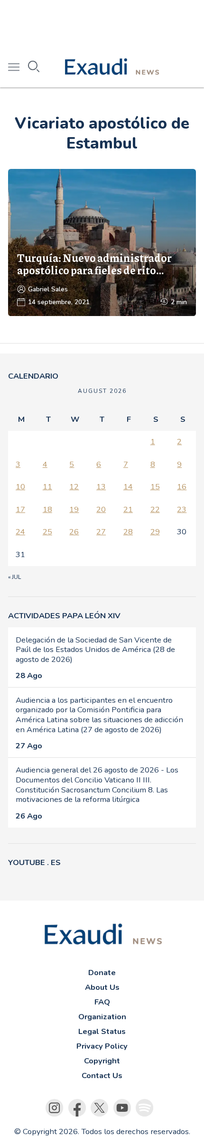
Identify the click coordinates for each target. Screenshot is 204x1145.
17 (20, 509)
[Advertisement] (102, 23)
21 (128, 509)
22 (155, 509)
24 (20, 531)
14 (128, 486)
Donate (102, 972)
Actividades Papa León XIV (64, 615)
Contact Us (102, 1075)
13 (101, 486)
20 (101, 509)
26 (74, 531)
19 (74, 509)
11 (47, 486)
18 (47, 509)
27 (101, 531)
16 (181, 486)
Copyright (102, 1060)
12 (74, 486)
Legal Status (102, 1031)
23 (181, 509)
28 (128, 531)
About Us (102, 987)
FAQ (102, 1001)
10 (20, 486)
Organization (102, 1016)
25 (47, 531)
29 (155, 531)
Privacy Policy (102, 1046)
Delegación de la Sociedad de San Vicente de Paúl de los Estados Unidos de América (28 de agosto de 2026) (95, 649)
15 (155, 486)
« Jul (14, 577)
